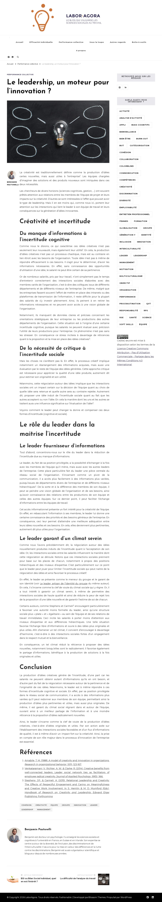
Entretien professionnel (134, 214)
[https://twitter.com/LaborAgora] (119, 87)
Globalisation (128, 228)
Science (146, 317)
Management (43, 810)
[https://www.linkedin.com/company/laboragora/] (125, 87)
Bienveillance (127, 132)
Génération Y (127, 235)
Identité (146, 235)
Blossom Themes (97, 897)
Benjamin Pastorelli (11, 183)
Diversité (125, 200)
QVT (148, 304)
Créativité (41, 805)
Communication (128, 173)
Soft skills (126, 324)
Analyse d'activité (130, 118)
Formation (140, 221)
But (121, 145)
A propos (81, 50)
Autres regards (118, 42)
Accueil (19, 42)
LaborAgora (31, 897)
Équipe (54, 805)
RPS (146, 310)
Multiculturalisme (131, 276)
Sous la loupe (97, 42)
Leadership (27, 810)
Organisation (127, 290)
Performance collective (71, 42)
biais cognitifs (140, 125)
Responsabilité (128, 310)
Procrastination (129, 304)
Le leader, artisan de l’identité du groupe (63, 583)
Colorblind (126, 166)
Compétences (127, 180)
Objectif (124, 283)
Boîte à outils (139, 42)
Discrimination (128, 194)
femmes (123, 221)
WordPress (126, 897)
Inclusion (125, 242)
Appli (122, 125)
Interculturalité (130, 249)
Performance (127, 297)
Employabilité (128, 207)
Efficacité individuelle (41, 42)
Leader (93, 805)
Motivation (126, 269)
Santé (133, 317)
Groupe (66, 805)
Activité (124, 111)
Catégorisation (139, 145)
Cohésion (27, 805)
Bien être (124, 139)
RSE (121, 317)
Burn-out (142, 139)
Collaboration (128, 159)
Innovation (80, 805)
